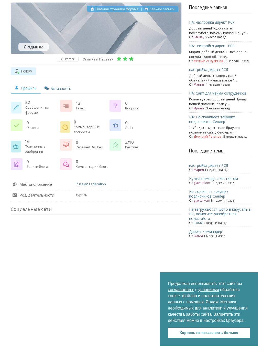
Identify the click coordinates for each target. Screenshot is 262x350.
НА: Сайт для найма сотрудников (217, 93)
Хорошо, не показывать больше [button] (209, 333)
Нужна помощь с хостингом (213, 178)
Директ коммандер (205, 231)
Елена (198, 37)
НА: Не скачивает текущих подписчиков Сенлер (212, 119)
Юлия (198, 223)
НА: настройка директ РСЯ (212, 22)
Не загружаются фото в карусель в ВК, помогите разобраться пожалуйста (220, 214)
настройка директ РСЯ (208, 69)
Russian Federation (91, 184)
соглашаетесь (181, 289)
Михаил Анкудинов (208, 61)
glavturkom (202, 183)
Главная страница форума (116, 9)
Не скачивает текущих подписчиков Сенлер (208, 194)
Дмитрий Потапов (207, 136)
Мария (199, 84)
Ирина (199, 108)
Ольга (198, 236)
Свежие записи (161, 9)
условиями (208, 289)
